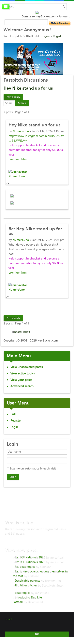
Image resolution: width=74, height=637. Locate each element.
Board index (22, 331)
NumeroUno (21, 131)
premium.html (17, 159)
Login (45, 36)
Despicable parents (27, 580)
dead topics (22, 592)
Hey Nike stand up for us (35, 231)
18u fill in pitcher (26, 585)
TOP (37, 634)
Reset (8, 619)
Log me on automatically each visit (33, 468)
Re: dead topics (25, 566)
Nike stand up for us (28, 88)
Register (58, 36)
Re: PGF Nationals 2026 (30, 557)
